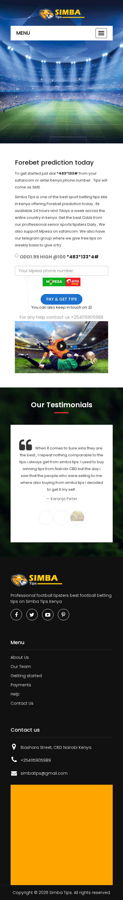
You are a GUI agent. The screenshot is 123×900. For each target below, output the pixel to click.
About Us (20, 657)
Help (15, 694)
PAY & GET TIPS (61, 299)
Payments (21, 685)
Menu (23, 32)
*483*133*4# (83, 257)
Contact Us (22, 703)
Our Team (21, 666)
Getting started (26, 676)
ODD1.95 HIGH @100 (59, 257)
